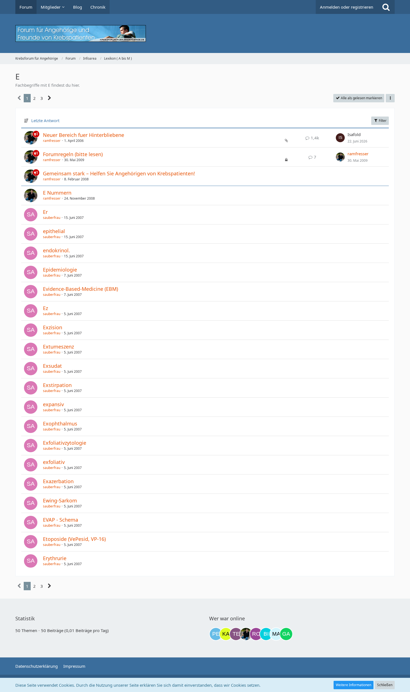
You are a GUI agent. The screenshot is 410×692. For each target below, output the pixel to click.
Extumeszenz (58, 346)
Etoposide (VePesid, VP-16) (74, 539)
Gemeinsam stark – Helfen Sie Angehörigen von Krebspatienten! (119, 173)
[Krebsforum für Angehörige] (205, 33)
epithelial (54, 231)
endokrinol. (56, 250)
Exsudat (52, 365)
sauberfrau (51, 217)
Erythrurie (54, 558)
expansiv (53, 404)
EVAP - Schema (60, 519)
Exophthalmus (60, 423)
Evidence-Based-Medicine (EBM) (80, 288)
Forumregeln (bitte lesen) (73, 154)
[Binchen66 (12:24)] (266, 634)
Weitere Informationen (353, 685)
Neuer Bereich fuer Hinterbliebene (83, 135)
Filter (382, 120)
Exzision (52, 327)
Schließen (384, 685)
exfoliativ (54, 462)
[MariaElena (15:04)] (276, 634)
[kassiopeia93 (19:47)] (226, 634)
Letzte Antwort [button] (45, 120)
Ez (45, 308)
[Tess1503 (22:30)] (236, 634)
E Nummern (57, 192)
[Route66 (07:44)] (256, 634)
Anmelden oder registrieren (346, 7)
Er (45, 212)
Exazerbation (58, 481)
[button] (390, 98)
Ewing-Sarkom (60, 500)
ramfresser (52, 140)
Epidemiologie (60, 269)
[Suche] (386, 7)
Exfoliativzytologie (64, 442)
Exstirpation (57, 385)
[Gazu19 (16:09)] (286, 634)
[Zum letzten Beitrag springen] (340, 137)
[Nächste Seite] (49, 98)
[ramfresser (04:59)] (246, 634)
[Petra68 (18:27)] (216, 634)
